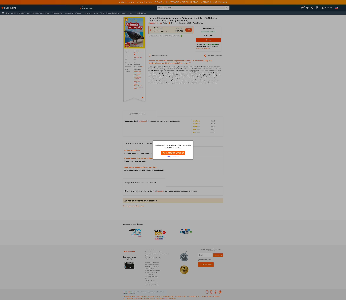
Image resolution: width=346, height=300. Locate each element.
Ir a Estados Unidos (173, 152)
